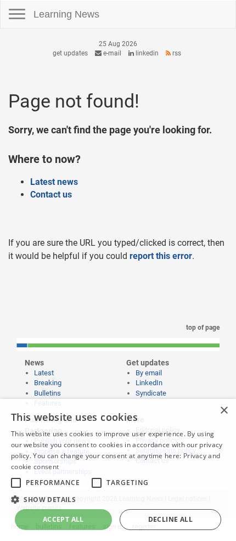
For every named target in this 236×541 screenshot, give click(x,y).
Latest (44, 373)
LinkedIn (146, 53)
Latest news (54, 182)
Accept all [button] (63, 519)
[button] (118, 499)
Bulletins (47, 393)
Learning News (66, 14)
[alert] (118, 470)
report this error (161, 256)
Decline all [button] (170, 519)
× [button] (224, 411)
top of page (202, 327)
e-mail (111, 53)
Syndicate (151, 393)
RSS (176, 53)
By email (149, 373)
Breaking (47, 383)
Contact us (51, 194)
